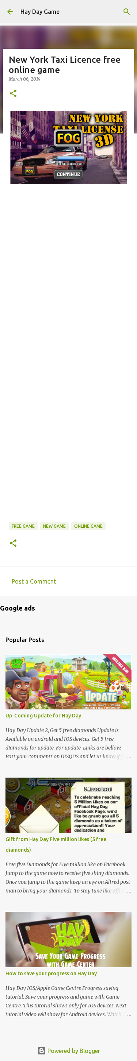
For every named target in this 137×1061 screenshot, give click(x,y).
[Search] (126, 11)
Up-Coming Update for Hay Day (43, 716)
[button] (13, 94)
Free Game (23, 526)
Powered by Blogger (73, 1051)
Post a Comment (34, 581)
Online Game (88, 526)
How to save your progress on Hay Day (51, 973)
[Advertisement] (68, 299)
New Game (54, 526)
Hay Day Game (40, 11)
